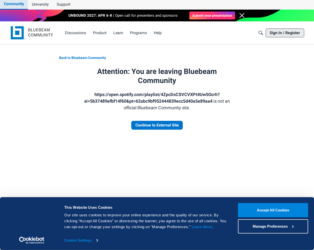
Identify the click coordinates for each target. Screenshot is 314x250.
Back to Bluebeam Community (82, 58)
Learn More (202, 227)
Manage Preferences (270, 226)
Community (14, 3)
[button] (242, 15)
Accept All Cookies (273, 210)
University (40, 4)
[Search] (260, 32)
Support (63, 4)
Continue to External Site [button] (157, 125)
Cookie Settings (78, 240)
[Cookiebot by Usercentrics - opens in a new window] (31, 240)
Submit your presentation (212, 15)
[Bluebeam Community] (33, 32)
